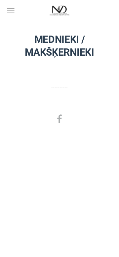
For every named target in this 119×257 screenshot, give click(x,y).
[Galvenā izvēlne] (11, 11)
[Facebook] (59, 119)
